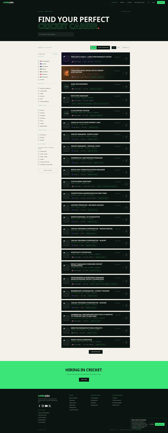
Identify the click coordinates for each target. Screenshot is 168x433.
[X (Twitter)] (49, 406)
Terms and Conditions (124, 429)
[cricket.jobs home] (8, 2)
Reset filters (48, 170)
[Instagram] (42, 406)
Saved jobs (93, 402)
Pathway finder (72, 407)
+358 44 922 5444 (42, 415)
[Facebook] (39, 406)
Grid (118, 47)
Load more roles (95, 351)
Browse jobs (72, 400)
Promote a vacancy (117, 400)
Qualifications (72, 405)
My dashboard (94, 400)
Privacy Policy (113, 429)
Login (153, 2)
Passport (129, 2)
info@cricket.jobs (42, 419)
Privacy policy (138, 428)
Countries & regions (73, 409)
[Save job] (126, 58)
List (114, 47)
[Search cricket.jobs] (148, 2)
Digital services (116, 405)
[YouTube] (46, 406)
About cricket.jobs (73, 398)
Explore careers (72, 402)
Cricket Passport (94, 398)
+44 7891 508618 (42, 417)
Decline (151, 424)
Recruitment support (117, 402)
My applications (94, 405)
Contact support (41, 422)
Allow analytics (160, 424)
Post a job (161, 2)
